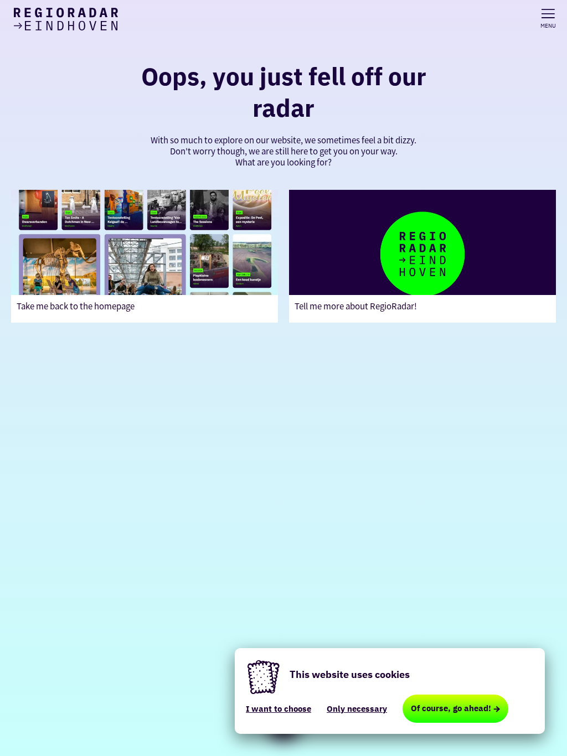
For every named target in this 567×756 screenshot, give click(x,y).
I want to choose (278, 708)
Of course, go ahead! (451, 708)
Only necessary (357, 708)
